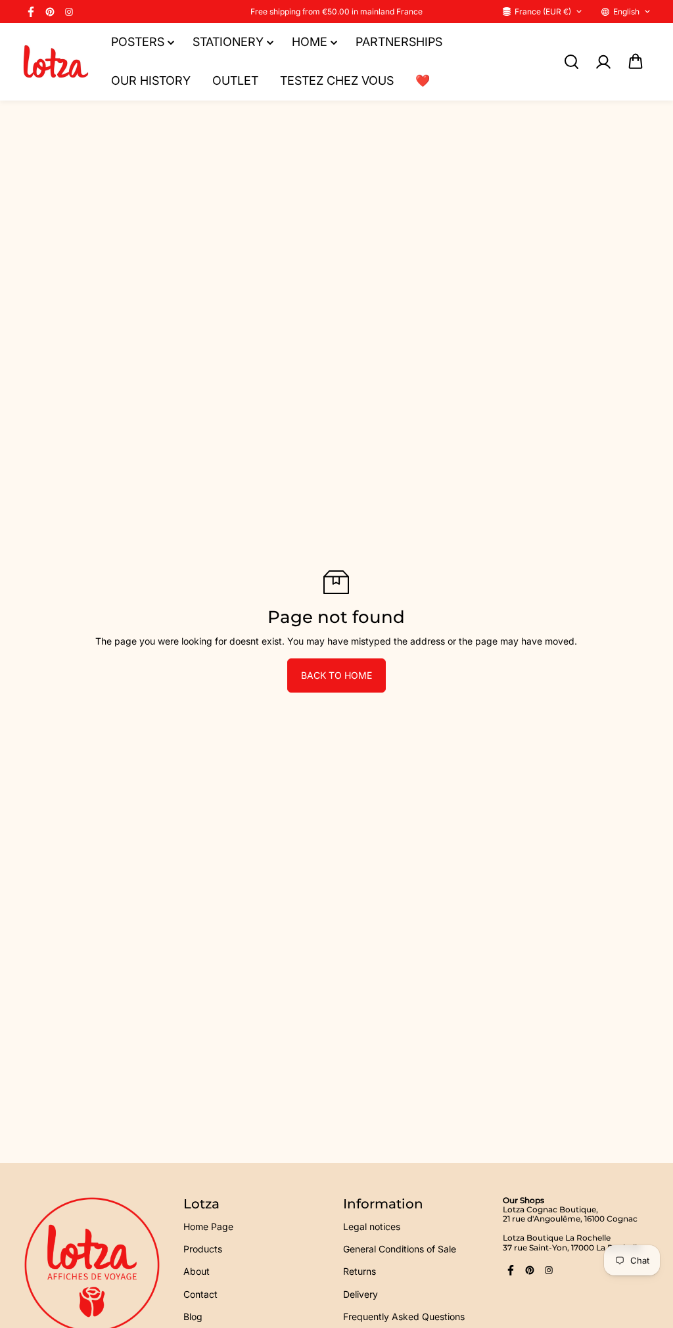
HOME (309, 42)
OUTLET (235, 80)
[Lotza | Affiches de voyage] (56, 61)
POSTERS (137, 42)
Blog (192, 1316)
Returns (359, 1271)
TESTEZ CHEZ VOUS (337, 80)
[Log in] (603, 61)
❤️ (422, 80)
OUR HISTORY (151, 80)
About (196, 1271)
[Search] (571, 61)
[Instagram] (69, 12)
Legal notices (371, 1226)
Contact (200, 1294)
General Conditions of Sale (399, 1248)
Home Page (208, 1226)
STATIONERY (228, 42)
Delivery (360, 1294)
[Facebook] (31, 12)
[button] (635, 61)
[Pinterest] (50, 12)
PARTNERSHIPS (399, 42)
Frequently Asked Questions (404, 1316)
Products (202, 1248)
